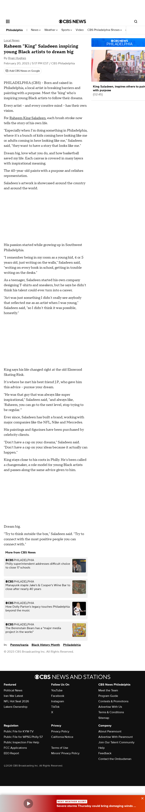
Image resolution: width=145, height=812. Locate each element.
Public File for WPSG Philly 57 (23, 736)
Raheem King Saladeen (27, 118)
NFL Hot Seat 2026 (16, 701)
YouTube (56, 690)
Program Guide (108, 695)
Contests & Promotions (113, 701)
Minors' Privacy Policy (65, 753)
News (35, 30)
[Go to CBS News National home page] (72, 21)
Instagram (57, 701)
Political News (13, 690)
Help (101, 747)
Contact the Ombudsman (114, 758)
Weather (50, 30)
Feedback (104, 753)
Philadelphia (14, 30)
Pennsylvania (19, 645)
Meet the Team (108, 690)
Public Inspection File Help (21, 742)
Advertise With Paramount (115, 736)
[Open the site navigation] (28, 21)
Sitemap (103, 717)
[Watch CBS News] (28, 803)
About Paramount (109, 731)
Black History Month (46, 645)
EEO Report (11, 753)
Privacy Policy (60, 731)
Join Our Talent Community (116, 742)
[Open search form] (135, 21)
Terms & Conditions (111, 712)
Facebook (57, 695)
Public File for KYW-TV (19, 731)
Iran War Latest (13, 695)
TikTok (55, 706)
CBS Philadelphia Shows (103, 30)
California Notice (62, 736)
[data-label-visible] (141, 798)
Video (80, 30)
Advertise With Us (110, 706)
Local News (11, 40)
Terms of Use (59, 747)
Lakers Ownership (15, 706)
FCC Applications (15, 747)
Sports (65, 30)
